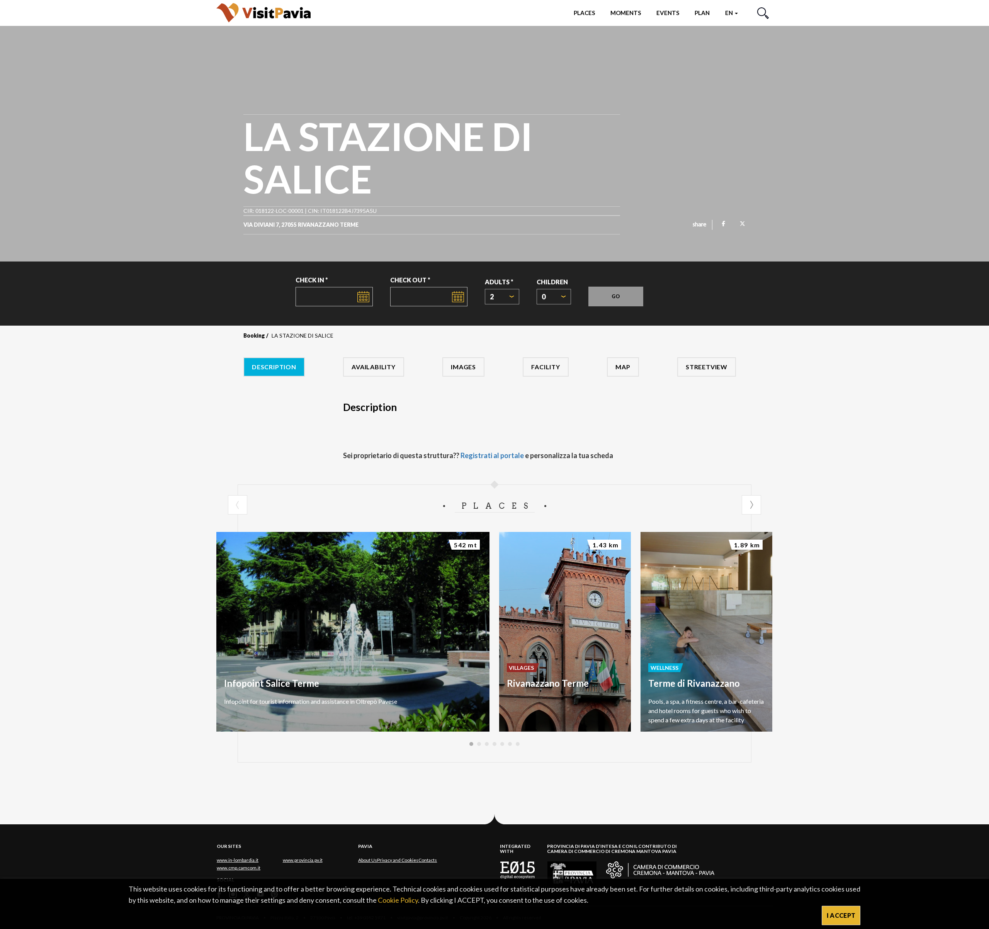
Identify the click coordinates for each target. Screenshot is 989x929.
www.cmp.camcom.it (238, 868)
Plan (702, 12)
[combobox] (502, 296)
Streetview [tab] (706, 366)
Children (552, 281)
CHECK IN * (312, 280)
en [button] (729, 12)
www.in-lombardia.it (237, 860)
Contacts (427, 860)
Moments (625, 12)
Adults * (499, 281)
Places (584, 12)
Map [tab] (622, 366)
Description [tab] (274, 366)
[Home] (263, 12)
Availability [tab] (374, 366)
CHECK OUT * (410, 280)
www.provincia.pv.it (303, 860)
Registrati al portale (492, 455)
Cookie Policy (398, 900)
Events (667, 12)
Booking (254, 335)
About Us (367, 860)
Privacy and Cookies (397, 860)
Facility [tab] (545, 366)
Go (616, 296)
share (699, 225)
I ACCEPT (841, 915)
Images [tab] (463, 366)
